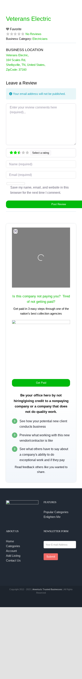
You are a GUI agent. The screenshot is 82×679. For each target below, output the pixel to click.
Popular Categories (56, 512)
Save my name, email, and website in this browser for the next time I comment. (39, 190)
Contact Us (13, 560)
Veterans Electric (28, 18)
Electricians (40, 38)
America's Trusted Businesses (47, 589)
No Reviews (33, 34)
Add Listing (13, 555)
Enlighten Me (52, 517)
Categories (13, 546)
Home (10, 541)
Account (11, 551)
